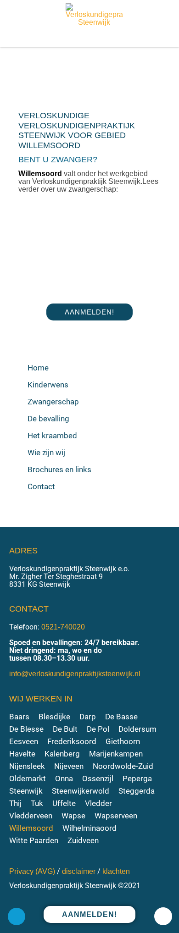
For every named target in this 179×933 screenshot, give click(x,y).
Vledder (98, 803)
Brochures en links (59, 469)
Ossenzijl (97, 779)
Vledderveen (30, 816)
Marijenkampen (116, 754)
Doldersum (137, 729)
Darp (87, 717)
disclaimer (78, 871)
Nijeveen (69, 766)
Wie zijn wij (46, 452)
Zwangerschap (53, 401)
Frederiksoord (71, 741)
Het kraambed (52, 435)
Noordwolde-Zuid (123, 766)
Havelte (22, 754)
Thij (15, 803)
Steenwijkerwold (80, 791)
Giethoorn (123, 741)
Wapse (73, 816)
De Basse (121, 717)
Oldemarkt (27, 779)
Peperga (137, 779)
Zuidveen (83, 841)
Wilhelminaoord (89, 828)
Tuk (37, 803)
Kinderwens (48, 384)
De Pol (98, 729)
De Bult (65, 729)
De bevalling (48, 418)
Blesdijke (54, 717)
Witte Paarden (33, 841)
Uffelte (64, 803)
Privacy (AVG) (32, 871)
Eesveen (23, 741)
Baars (19, 717)
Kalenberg (62, 754)
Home (38, 367)
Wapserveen (116, 816)
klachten (116, 871)
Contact (41, 486)
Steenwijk (26, 791)
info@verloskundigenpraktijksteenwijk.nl (74, 674)
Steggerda (136, 791)
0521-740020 (63, 627)
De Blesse (26, 729)
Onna (64, 779)
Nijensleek (27, 766)
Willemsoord (31, 828)
